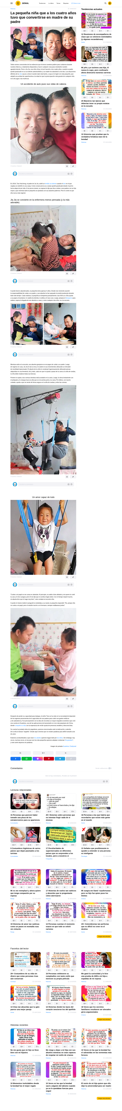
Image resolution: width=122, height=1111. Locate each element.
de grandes (69, 740)
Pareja (12, 898)
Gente (83, 42)
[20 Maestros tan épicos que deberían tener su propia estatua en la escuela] (96, 87)
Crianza (83, 898)
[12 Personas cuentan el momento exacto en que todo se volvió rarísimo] (61, 910)
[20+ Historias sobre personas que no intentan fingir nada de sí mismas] (61, 801)
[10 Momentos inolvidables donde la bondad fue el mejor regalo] (25, 1070)
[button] (20, 753)
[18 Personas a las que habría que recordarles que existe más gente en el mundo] (96, 801)
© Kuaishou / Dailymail (16, 166)
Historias (12, 8)
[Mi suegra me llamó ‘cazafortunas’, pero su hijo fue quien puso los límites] (96, 877)
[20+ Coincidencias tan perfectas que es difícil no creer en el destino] (96, 910)
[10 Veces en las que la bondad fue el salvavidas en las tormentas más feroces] (96, 1036)
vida (20, 74)
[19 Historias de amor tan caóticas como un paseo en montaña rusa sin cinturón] (25, 910)
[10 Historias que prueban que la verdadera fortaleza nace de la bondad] (96, 121)
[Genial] (22, 3)
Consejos (13, 981)
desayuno (69, 298)
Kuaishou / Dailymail (69, 746)
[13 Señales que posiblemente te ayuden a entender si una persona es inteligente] (96, 835)
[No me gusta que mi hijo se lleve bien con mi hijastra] (25, 1036)
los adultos (37, 738)
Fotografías (49, 859)
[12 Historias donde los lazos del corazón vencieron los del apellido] (61, 993)
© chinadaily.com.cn (15, 698)
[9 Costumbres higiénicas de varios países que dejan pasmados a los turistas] (25, 835)
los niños (60, 738)
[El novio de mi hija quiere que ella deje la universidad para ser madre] (96, 1070)
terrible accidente (50, 183)
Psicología (84, 856)
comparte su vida (20, 725)
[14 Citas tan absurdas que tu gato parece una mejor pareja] (25, 993)
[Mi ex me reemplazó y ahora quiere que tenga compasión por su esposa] (25, 877)
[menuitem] (42, 3)
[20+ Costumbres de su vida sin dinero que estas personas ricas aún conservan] (25, 960)
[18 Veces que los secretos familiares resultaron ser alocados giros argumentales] (96, 993)
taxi (64, 183)
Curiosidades (14, 823)
